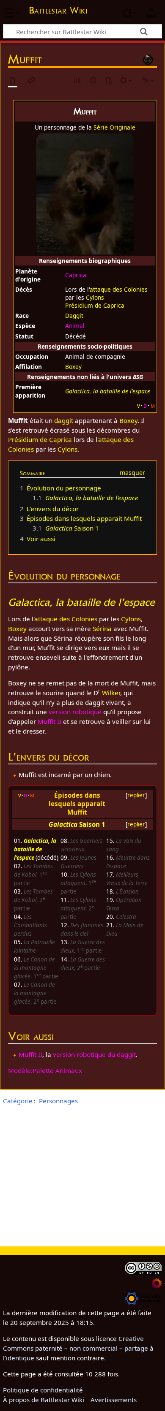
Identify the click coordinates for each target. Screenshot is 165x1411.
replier (136, 795)
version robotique (75, 711)
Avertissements (114, 1399)
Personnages (58, 1101)
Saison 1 (92, 824)
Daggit (74, 315)
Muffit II (49, 721)
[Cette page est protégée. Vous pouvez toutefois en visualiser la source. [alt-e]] (77, 81)
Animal (75, 326)
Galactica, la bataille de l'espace (35, 849)
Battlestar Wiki (58, 11)
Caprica (75, 275)
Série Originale (114, 127)
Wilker (111, 692)
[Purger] (108, 81)
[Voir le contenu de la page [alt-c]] (12, 81)
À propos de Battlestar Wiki (43, 1399)
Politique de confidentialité (43, 1390)
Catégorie (18, 1101)
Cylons (95, 297)
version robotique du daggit (94, 1054)
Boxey (73, 367)
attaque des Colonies (119, 289)
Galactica (63, 824)
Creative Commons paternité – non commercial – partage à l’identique (78, 1348)
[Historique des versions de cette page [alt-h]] (93, 81)
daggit (63, 420)
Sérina (102, 628)
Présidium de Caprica (94, 305)
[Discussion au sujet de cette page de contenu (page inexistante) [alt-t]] (31, 81)
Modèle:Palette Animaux (45, 1070)
